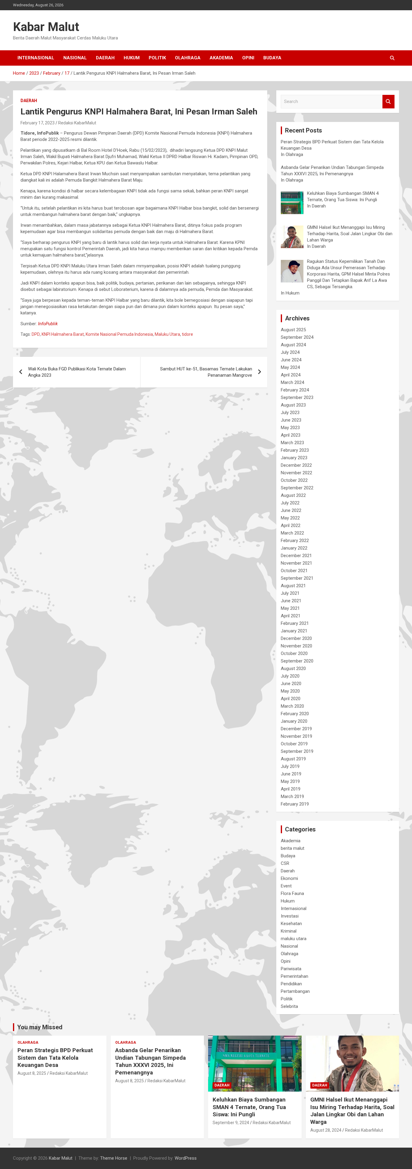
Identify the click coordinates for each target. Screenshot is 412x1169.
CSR (285, 863)
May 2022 (290, 518)
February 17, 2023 (38, 122)
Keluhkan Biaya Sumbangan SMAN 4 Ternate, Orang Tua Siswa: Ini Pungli (249, 1107)
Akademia (221, 58)
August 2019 (293, 759)
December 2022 (296, 465)
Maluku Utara (167, 334)
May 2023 (290, 427)
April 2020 (290, 698)
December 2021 (296, 555)
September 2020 (297, 661)
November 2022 (296, 472)
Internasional (35, 58)
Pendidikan (291, 984)
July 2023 (290, 412)
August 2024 (293, 345)
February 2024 (295, 390)
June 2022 (291, 510)
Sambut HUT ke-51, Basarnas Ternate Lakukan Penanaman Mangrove (206, 372)
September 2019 (297, 751)
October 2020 (294, 653)
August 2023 (293, 405)
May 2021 (290, 608)
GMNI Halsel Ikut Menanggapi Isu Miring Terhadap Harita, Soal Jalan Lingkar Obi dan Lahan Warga (352, 1110)
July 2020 (290, 676)
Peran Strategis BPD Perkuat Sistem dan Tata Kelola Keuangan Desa (55, 1057)
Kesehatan (291, 923)
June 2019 (291, 774)
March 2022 (292, 533)
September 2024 (297, 337)
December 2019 (296, 728)
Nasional (75, 58)
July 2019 (290, 766)
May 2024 (290, 367)
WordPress (186, 1158)
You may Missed (39, 1027)
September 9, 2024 (231, 1122)
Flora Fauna (292, 893)
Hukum (132, 58)
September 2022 (297, 488)
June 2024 (291, 360)
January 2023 (294, 457)
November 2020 (296, 646)
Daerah (105, 58)
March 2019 (292, 796)
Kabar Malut (46, 27)
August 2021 (293, 585)
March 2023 (292, 442)
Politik (157, 58)
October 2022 (294, 480)
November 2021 (296, 563)
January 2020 (294, 721)
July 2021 (290, 593)
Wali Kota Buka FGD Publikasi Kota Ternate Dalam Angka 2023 (77, 372)
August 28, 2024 (325, 1130)
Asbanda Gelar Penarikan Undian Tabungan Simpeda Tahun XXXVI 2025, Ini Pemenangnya (150, 1061)
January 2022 (294, 548)
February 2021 (295, 623)
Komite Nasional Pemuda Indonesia (119, 334)
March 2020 (292, 706)
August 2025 (293, 329)
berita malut (292, 848)
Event (286, 886)
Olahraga (188, 58)
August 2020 (293, 668)
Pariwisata (291, 968)
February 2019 (295, 804)
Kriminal (288, 931)
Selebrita (289, 1006)
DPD (36, 334)
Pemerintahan (294, 976)
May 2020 (290, 691)
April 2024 (290, 375)
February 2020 (295, 713)
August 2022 (293, 495)
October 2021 (294, 570)
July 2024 (290, 352)
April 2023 (290, 435)
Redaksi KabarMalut (77, 122)
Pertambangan (295, 991)
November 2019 (296, 736)
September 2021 (297, 578)
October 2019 (294, 744)
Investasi (290, 916)
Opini (248, 58)
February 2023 (295, 450)
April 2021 (290, 616)
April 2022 (290, 525)
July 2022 (290, 503)
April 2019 (290, 789)
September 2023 (297, 397)
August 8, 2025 (31, 1073)
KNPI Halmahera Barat (63, 334)
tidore (187, 334)
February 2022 (295, 540)
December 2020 (296, 638)
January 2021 (294, 631)
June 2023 (291, 420)
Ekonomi (289, 878)
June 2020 (291, 683)
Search (388, 101)
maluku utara (293, 938)
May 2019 (290, 781)
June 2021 (291, 600)
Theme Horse (113, 1158)
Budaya (272, 58)
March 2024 (292, 382)
